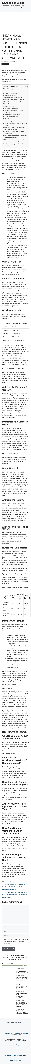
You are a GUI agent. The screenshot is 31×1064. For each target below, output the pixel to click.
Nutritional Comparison (12, 114)
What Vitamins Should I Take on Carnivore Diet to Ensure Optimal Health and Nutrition (13, 887)
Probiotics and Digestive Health (14, 102)
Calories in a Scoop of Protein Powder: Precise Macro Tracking (22, 995)
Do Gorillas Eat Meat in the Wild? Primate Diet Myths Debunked (22, 1012)
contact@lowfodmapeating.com (16, 1033)
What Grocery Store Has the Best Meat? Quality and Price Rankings (21, 1004)
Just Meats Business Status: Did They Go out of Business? (22, 979)
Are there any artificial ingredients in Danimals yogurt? (16, 136)
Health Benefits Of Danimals (13, 97)
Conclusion (8, 119)
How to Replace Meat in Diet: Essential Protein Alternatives (22, 971)
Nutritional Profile (10, 95)
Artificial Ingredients (11, 108)
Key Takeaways (9, 89)
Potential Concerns (10, 104)
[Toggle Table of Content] (25, 86)
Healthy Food (5, 63)
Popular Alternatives (11, 116)
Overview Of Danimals (11, 91)
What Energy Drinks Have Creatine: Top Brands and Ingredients (21, 986)
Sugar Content (9, 106)
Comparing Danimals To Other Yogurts (14, 111)
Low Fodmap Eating (13, 2)
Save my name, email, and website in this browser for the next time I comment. (16, 942)
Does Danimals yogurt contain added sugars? (14, 132)
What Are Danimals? (10, 93)
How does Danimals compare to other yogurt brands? (15, 141)
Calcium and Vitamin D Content (14, 99)
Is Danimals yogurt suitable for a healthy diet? (15, 145)
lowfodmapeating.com (14, 1055)
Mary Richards (5, 61)
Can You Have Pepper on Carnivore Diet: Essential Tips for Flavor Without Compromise (15, 894)
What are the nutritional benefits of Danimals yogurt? (15, 128)
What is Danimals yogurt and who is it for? (16, 124)
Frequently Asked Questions (13, 121)
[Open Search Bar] (21, 8)
